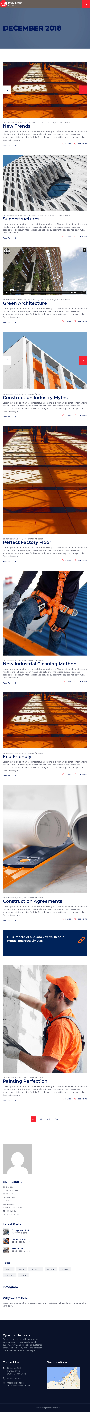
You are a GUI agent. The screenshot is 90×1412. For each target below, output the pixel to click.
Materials (29, 394)
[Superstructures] (45, 183)
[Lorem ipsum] (6, 1241)
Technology (9, 1211)
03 (48, 1119)
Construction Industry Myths (35, 397)
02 (41, 1119)
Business (35, 1269)
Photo (39, 394)
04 (56, 1119)
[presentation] (7, 89)
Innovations (9, 1197)
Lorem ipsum (19, 1239)
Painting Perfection (25, 1081)
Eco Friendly (17, 756)
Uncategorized (11, 1214)
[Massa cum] (6, 1250)
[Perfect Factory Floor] (45, 480)
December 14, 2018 (12, 394)
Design (50, 123)
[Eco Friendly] (45, 720)
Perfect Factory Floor (27, 542)
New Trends (16, 126)
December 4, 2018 (21, 1251)
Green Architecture (25, 303)
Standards (9, 1204)
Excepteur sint (20, 1230)
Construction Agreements (32, 901)
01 (33, 1119)
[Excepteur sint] (6, 1232)
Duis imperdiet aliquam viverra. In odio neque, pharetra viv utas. (35, 938)
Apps (21, 1269)
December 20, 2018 (12, 123)
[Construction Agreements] (45, 839)
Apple (43, 123)
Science (59, 123)
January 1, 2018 (19, 1233)
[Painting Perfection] (45, 1019)
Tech (67, 123)
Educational (31, 123)
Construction (10, 1190)
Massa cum (18, 1248)
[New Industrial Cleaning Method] (45, 613)
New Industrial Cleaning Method (40, 663)
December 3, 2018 (21, 1242)
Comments (82, 144)
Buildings (8, 1187)
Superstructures (21, 219)
